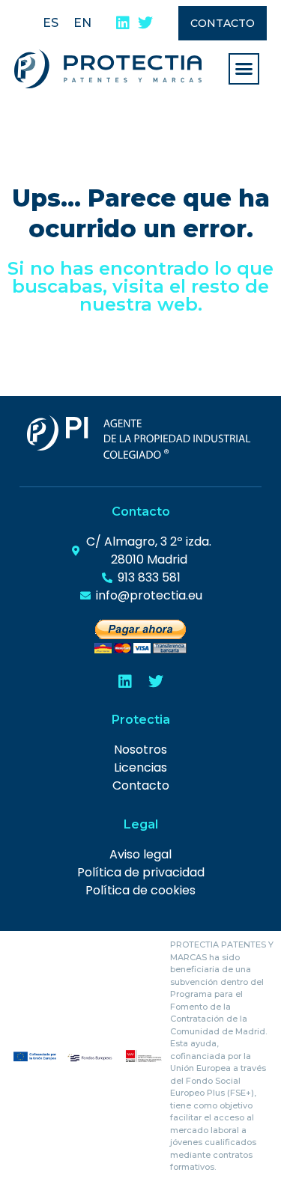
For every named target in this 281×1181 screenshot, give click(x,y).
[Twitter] (145, 23)
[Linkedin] (122, 23)
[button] (244, 69)
